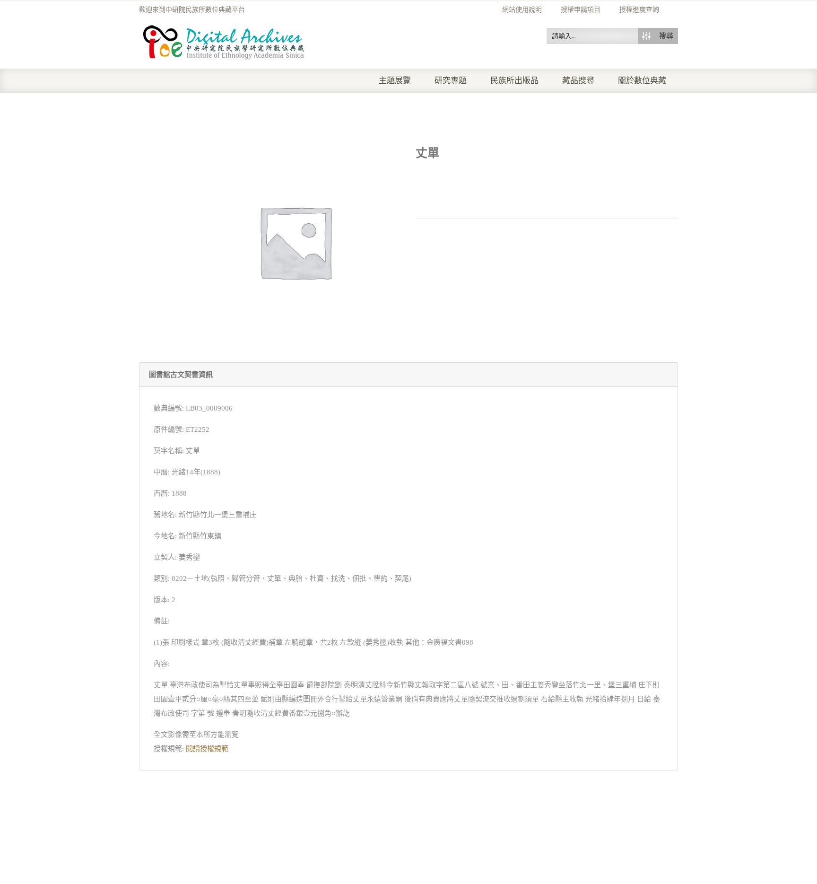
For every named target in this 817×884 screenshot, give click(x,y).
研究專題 (451, 80)
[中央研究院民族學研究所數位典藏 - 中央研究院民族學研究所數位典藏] (224, 40)
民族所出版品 (514, 80)
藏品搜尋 (578, 80)
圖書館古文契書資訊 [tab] (181, 374)
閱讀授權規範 (207, 749)
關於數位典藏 (642, 80)
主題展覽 (395, 80)
